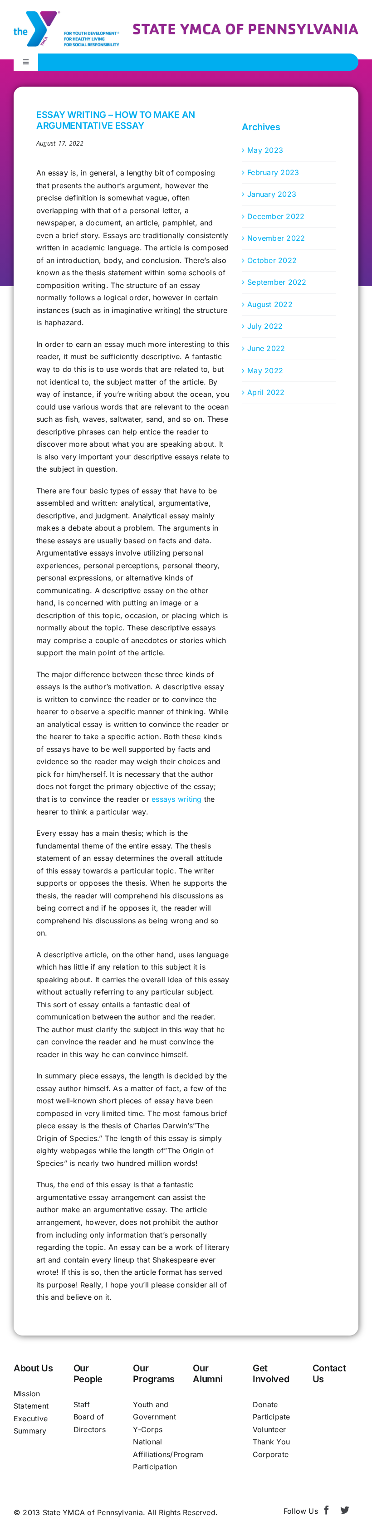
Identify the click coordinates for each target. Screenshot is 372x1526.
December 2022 (275, 216)
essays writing (176, 799)
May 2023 (265, 150)
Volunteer (269, 1429)
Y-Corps (147, 1429)
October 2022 (272, 260)
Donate (265, 1404)
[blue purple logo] (66, 15)
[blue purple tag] (245, 27)
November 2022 (276, 238)
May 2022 (265, 370)
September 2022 (276, 282)
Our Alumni (207, 1374)
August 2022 (270, 304)
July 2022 (265, 326)
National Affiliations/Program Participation (168, 1454)
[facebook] (326, 1510)
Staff (81, 1404)
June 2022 (266, 348)
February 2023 (273, 172)
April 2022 (265, 392)
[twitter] (344, 1510)
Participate (271, 1416)
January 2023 (271, 194)
